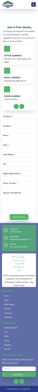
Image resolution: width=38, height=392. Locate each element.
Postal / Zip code (9, 183)
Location (13, 244)
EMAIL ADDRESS (12, 77)
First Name (7, 116)
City (4, 164)
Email (5, 145)
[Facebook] (16, 106)
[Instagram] (21, 106)
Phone (5, 135)
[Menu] (33, 4)
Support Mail (14, 236)
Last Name (7, 126)
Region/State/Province (12, 173)
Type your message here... (12, 193)
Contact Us (14, 229)
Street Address (8, 154)
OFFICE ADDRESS (13, 56)
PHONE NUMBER (12, 96)
